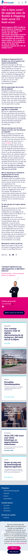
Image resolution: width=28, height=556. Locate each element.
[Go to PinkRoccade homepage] (8, 2)
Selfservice (7, 508)
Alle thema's (7, 510)
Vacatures (6, 517)
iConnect (6, 496)
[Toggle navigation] (25, 2)
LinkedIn (3, 306)
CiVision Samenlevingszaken (11, 490)
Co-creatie (6, 505)
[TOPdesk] (19, 2)
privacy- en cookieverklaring (17, 543)
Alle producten (8, 498)
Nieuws (4, 7)
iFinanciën (6, 493)
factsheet (8, 143)
